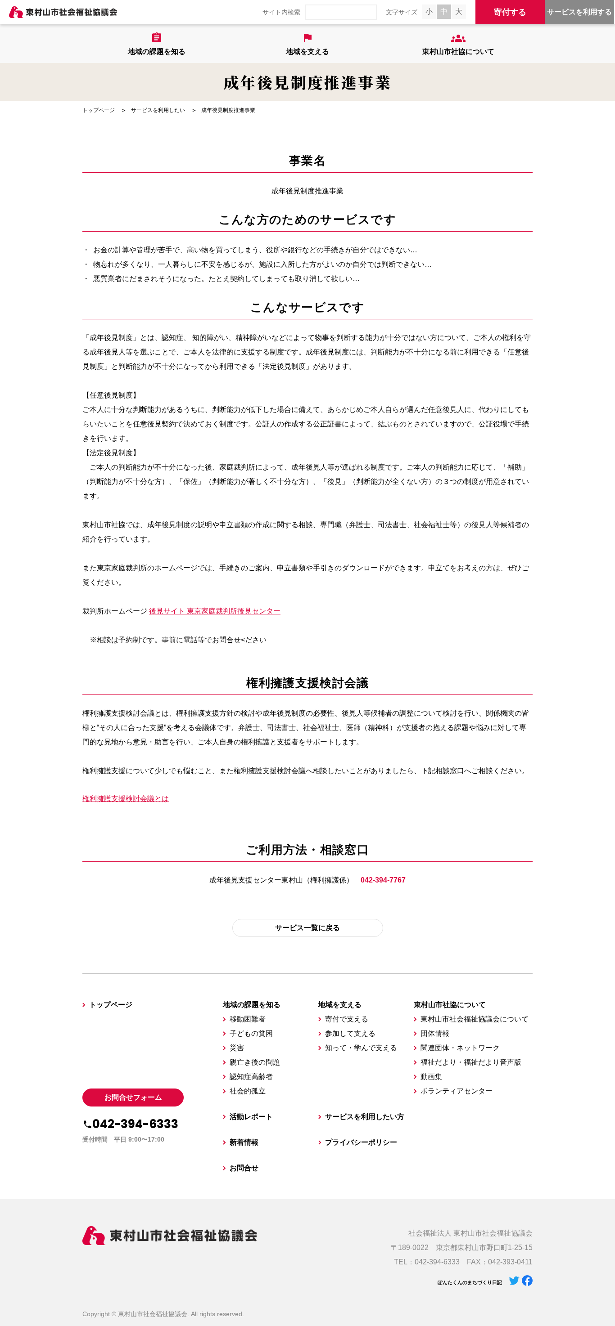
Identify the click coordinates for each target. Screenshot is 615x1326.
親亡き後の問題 (255, 1062)
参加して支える (350, 1033)
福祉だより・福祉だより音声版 (471, 1062)
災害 (237, 1048)
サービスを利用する (579, 12)
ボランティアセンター (457, 1091)
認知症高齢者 (251, 1076)
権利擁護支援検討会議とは (125, 798)
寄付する (510, 12)
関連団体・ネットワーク (460, 1048)
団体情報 (435, 1033)
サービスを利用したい (158, 110)
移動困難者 (248, 1019)
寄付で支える (346, 1019)
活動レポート (251, 1116)
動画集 (431, 1076)
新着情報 (244, 1142)
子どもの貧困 (251, 1033)
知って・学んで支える (361, 1048)
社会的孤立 (248, 1091)
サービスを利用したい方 (364, 1116)
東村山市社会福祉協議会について (475, 1019)
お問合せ (244, 1168)
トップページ (98, 110)
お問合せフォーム (133, 1097)
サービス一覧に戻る (307, 928)
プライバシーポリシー (361, 1142)
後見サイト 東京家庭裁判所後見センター (214, 611)
